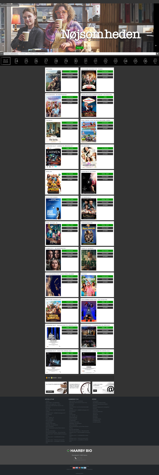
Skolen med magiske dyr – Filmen (53, 404)
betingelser (77, 466)
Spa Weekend (49, 414)
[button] (3, 45)
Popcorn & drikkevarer (98, 411)
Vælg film (7, 53)
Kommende (30, 53)
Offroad (47, 429)
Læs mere (69, 77)
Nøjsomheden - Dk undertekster (52, 402)
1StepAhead (89, 469)
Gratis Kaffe (95, 410)
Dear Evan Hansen (50, 420)
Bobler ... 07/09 (69, 148)
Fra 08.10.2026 (105, 276)
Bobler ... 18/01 (105, 327)
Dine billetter (42, 53)
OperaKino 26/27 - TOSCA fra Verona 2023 (55, 439)
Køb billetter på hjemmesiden (99, 402)
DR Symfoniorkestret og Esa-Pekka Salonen (55, 428)
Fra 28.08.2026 (105, 71)
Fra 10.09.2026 (105, 148)
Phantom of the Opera (50, 423)
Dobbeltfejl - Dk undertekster (52, 425)
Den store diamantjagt (50, 431)
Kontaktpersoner (96, 420)
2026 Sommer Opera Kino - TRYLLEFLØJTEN (55, 432)
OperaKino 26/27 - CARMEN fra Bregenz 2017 (56, 413)
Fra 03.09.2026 (70, 122)
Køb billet (79, 47)
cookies (87, 466)
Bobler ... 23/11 (69, 327)
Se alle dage (70, 74)
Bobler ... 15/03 (69, 353)
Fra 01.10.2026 (105, 250)
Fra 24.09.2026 (70, 250)
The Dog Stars (72, 414)
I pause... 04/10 (69, 276)
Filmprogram (95, 401)
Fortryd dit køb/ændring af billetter (100, 404)
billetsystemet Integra (80, 469)
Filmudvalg (95, 417)
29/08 (105, 97)
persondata (82, 466)
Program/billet (22, 53)
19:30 (66, 71)
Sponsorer (95, 413)
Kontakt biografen (97, 422)
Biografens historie (97, 419)
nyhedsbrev (72, 466)
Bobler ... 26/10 (105, 302)
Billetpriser (95, 405)
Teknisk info (95, 414)
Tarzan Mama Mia (49, 419)
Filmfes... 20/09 (105, 173)
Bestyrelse (95, 416)
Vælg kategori (13, 53)
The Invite (48, 408)
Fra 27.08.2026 (70, 97)
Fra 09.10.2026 (70, 302)
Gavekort (95, 408)
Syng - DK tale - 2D (50, 417)
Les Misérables (49, 422)
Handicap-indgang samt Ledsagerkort (101, 407)
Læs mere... (50, 391)
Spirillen (47, 416)
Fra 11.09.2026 (70, 173)
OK (95, 390)
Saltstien (47, 401)
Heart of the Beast (50, 426)
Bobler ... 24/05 (105, 353)
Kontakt (36, 53)
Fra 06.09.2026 (105, 122)
